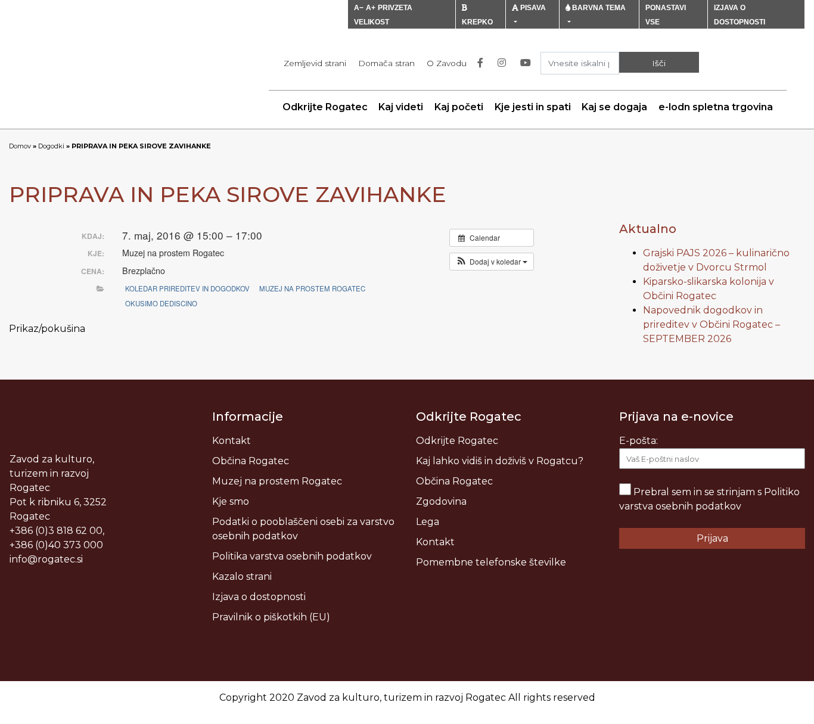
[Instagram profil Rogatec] (504, 63)
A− (358, 8)
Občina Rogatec (250, 461)
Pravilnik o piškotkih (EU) (271, 617)
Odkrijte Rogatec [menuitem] (325, 107)
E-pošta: (638, 440)
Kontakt (231, 440)
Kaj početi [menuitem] (458, 107)
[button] (491, 261)
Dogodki (51, 146)
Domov (20, 146)
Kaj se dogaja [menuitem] (614, 107)
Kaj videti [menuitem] (400, 107)
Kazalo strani (242, 576)
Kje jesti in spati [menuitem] (533, 107)
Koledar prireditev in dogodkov (187, 288)
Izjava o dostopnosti (259, 596)
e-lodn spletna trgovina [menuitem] (715, 107)
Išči (659, 63)
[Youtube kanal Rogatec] (527, 63)
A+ (370, 8)
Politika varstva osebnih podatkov (292, 556)
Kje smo (230, 501)
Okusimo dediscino (161, 303)
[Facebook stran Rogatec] (483, 63)
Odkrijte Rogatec (457, 440)
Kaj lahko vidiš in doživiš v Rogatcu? (499, 461)
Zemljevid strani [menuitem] (315, 63)
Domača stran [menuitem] (386, 63)
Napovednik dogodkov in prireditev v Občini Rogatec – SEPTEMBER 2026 (711, 324)
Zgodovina (441, 501)
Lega (427, 521)
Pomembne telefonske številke (491, 562)
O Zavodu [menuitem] (447, 63)
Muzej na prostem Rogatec (312, 288)
